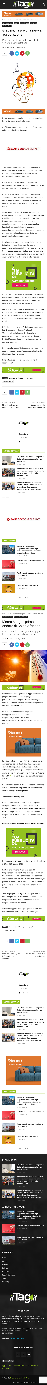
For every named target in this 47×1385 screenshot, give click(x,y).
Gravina (21, 378)
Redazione (10, 47)
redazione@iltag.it (17, 1338)
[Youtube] (29, 1354)
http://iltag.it (23, 437)
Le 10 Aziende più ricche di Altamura (30, 561)
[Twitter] (17, 53)
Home (4, 20)
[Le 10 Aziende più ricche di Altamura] (8, 564)
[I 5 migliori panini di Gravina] (8, 588)
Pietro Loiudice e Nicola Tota (19, 1378)
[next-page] (7, 496)
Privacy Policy (9, 1361)
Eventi (22, 23)
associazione (13, 378)
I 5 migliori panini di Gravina (27, 585)
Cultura (16, 23)
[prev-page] (3, 496)
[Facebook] (11, 53)
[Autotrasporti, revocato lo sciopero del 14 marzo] (8, 576)
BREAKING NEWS (7, 23)
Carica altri (22, 597)
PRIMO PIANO (7, 25)
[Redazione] (3, 47)
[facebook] (19, 441)
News (9, 20)
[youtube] (27, 441)
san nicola (30, 378)
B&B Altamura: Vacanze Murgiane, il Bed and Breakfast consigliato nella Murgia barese (30, 459)
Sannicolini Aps (8, 381)
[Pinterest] (22, 53)
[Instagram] (23, 1354)
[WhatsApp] (27, 53)
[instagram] (23, 441)
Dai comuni (34, 23)
